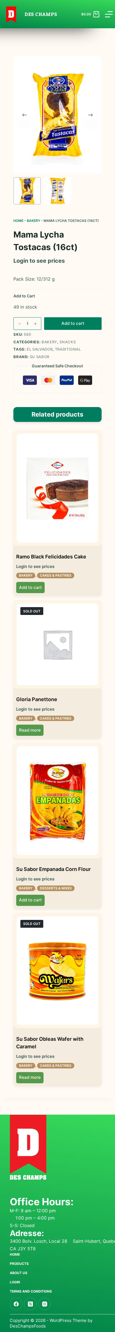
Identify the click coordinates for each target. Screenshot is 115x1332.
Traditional (68, 349)
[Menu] (109, 14)
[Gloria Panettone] (57, 644)
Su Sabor (39, 356)
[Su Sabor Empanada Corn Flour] (57, 800)
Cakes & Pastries (55, 575)
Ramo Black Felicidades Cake (51, 557)
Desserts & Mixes (56, 888)
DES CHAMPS (41, 14)
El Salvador (39, 349)
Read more (30, 730)
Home (18, 221)
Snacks (67, 342)
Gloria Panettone (36, 699)
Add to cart (72, 323)
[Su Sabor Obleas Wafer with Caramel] (57, 970)
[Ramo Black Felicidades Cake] (57, 488)
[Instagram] (44, 1304)
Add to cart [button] (30, 587)
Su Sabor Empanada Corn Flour (53, 869)
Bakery (33, 221)
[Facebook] (16, 1304)
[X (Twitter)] (30, 1304)
